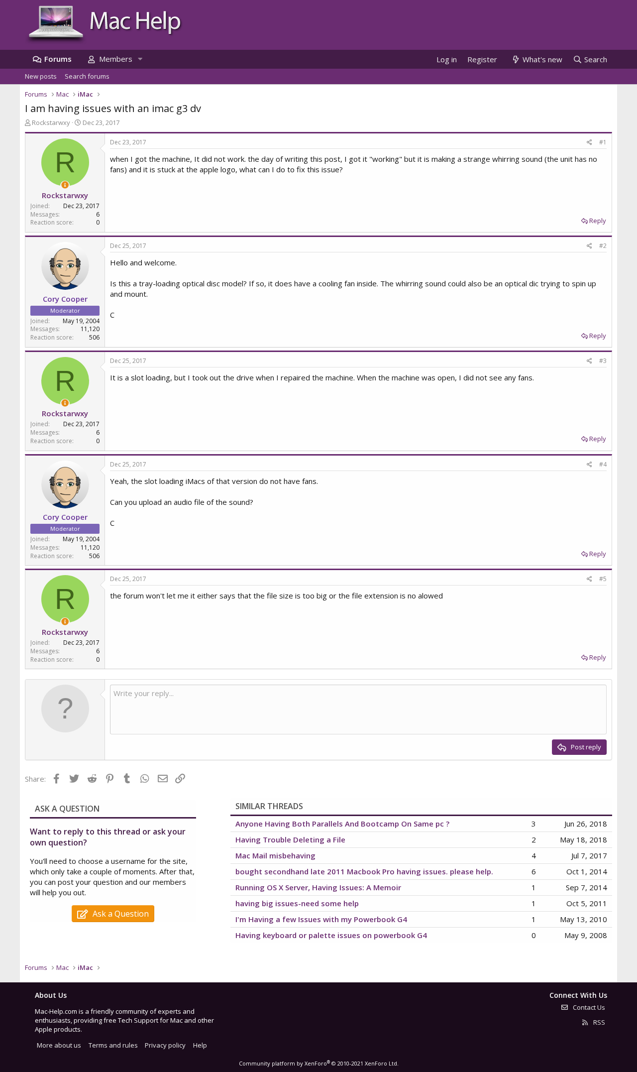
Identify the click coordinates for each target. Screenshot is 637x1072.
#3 (603, 361)
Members (115, 59)
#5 (603, 579)
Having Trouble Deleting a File (290, 839)
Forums (58, 59)
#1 (603, 142)
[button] (140, 59)
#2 (603, 245)
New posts (41, 76)
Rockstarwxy (51, 122)
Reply (597, 220)
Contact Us (588, 1007)
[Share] (589, 142)
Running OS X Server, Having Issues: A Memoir (318, 887)
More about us (59, 1045)
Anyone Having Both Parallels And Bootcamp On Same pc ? (342, 824)
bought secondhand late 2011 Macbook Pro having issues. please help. (364, 871)
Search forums (87, 76)
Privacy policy (165, 1045)
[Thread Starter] (65, 185)
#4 (603, 464)
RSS (598, 1022)
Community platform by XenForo (319, 1063)
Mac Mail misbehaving (275, 855)
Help (200, 1045)
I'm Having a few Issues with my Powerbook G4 (321, 919)
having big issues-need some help (297, 903)
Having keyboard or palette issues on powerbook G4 (331, 935)
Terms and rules (113, 1045)
